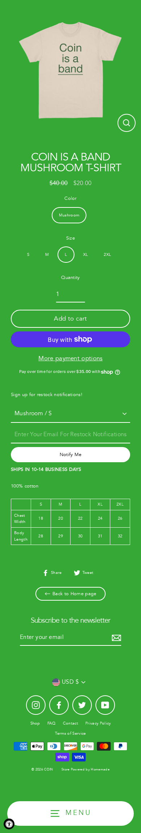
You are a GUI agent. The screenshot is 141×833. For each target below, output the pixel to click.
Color (70, 198)
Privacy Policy (98, 723)
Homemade (100, 770)
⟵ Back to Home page (70, 594)
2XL (107, 254)
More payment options (70, 358)
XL (85, 254)
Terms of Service (70, 733)
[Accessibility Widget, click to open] (9, 824)
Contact (70, 723)
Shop (35, 723)
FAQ (51, 723)
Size (70, 238)
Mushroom (69, 215)
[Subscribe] (115, 638)
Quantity (70, 277)
